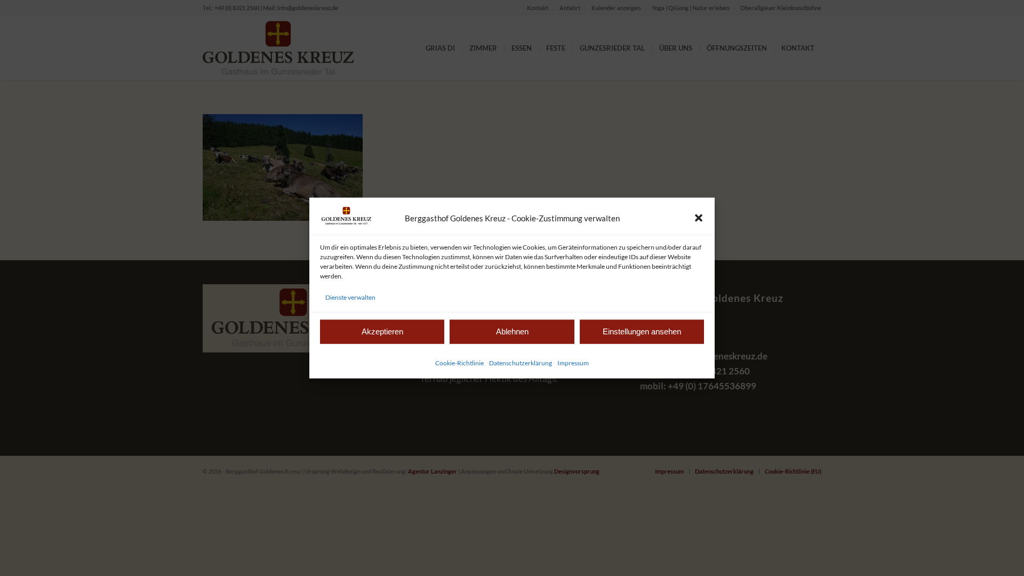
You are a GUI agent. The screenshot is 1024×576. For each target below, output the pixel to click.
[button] (698, 217)
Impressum (573, 362)
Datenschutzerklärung (520, 362)
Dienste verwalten (350, 297)
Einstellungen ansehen (642, 331)
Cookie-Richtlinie (459, 362)
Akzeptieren (382, 331)
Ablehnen (512, 331)
